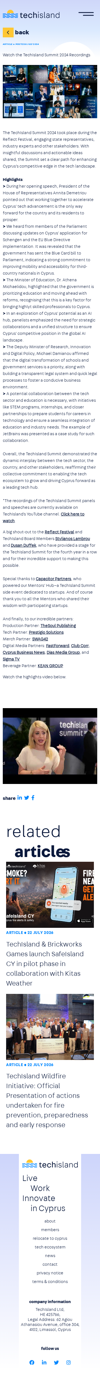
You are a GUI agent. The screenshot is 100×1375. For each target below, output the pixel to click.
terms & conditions (50, 1281)
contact (50, 1264)
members (50, 1230)
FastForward (57, 645)
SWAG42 (40, 639)
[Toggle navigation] (86, 14)
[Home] (31, 14)
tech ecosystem (50, 1247)
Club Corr (80, 645)
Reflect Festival (59, 532)
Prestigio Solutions (46, 632)
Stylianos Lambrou (72, 538)
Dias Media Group (63, 652)
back (22, 32)
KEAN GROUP (50, 666)
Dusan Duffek (23, 545)
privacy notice (50, 1273)
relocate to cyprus (50, 1238)
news (50, 1255)
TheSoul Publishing (58, 625)
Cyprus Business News (24, 652)
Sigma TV (11, 659)
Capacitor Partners (53, 579)
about (50, 1221)
